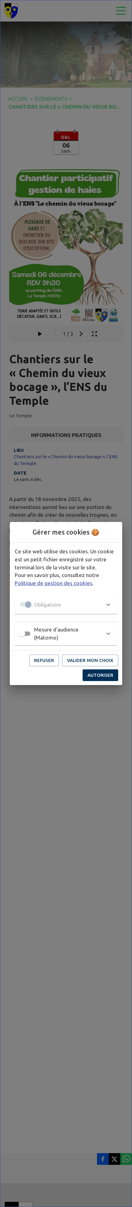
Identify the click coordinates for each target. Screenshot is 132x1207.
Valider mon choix (90, 660)
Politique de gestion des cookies (53, 583)
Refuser (44, 660)
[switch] (22, 634)
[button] (66, 604)
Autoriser (100, 675)
